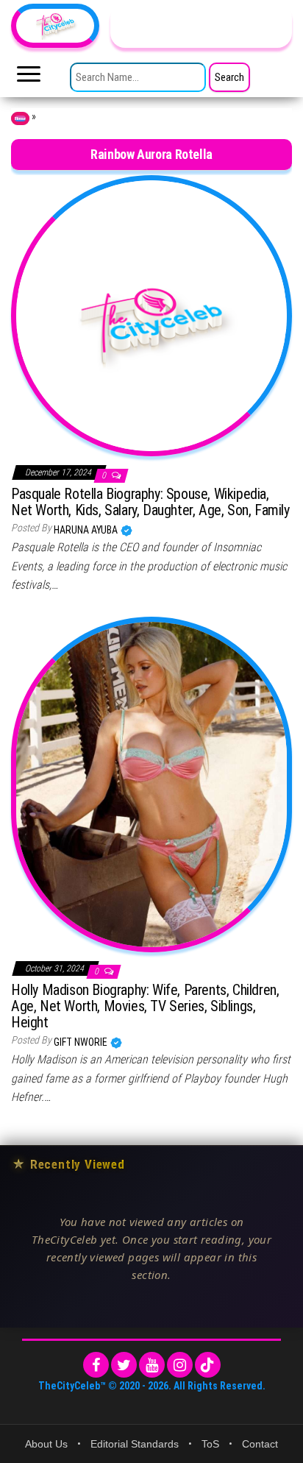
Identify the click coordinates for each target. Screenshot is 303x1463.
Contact (260, 1444)
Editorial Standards (134, 1444)
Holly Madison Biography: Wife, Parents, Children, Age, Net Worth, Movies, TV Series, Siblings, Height (145, 1006)
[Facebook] (96, 1365)
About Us (46, 1444)
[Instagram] (180, 1365)
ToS (210, 1444)
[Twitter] (124, 1365)
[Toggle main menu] (28, 78)
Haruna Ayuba (87, 530)
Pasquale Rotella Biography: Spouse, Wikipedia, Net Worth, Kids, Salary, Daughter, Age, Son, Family (150, 502)
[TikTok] (208, 1365)
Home (20, 118)
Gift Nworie (82, 1042)
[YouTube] (152, 1365)
